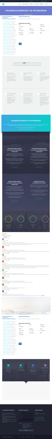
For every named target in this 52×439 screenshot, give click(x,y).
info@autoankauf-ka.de (44, 1)
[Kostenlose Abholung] (43, 99)
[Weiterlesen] (8, 222)
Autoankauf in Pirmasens (6, 36)
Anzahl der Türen (21, 32)
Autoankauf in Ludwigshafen (7, 49)
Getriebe (41, 328)
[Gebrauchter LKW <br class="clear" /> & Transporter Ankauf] (39, 186)
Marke (20, 24)
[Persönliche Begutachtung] (10, 77)
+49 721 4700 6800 (41, 417)
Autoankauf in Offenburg (6, 39)
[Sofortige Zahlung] (43, 76)
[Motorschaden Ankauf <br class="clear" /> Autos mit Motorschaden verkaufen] (14, 154)
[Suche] (49, 4)
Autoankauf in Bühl (5, 26)
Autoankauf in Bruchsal (6, 46)
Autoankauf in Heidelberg (6, 30)
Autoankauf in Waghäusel (6, 48)
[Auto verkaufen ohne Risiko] (10, 98)
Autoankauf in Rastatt (6, 27)
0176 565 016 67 (31, 1)
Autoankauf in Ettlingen (6, 42)
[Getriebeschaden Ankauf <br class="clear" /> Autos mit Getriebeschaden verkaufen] (39, 154)
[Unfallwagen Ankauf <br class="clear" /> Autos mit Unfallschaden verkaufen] (14, 188)
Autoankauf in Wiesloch (6, 52)
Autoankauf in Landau (6, 33)
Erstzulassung (42, 24)
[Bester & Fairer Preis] (27, 76)
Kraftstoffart (31, 328)
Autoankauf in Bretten (6, 45)
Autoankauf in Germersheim (7, 334)
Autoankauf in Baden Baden (7, 24)
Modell (30, 24)
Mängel (41, 32)
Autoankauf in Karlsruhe (6, 21)
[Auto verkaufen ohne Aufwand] (27, 98)
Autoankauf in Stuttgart (6, 23)
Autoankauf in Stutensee (6, 43)
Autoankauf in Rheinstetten (7, 40)
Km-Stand (20, 328)
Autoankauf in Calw (5, 37)
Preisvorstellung (31, 32)
